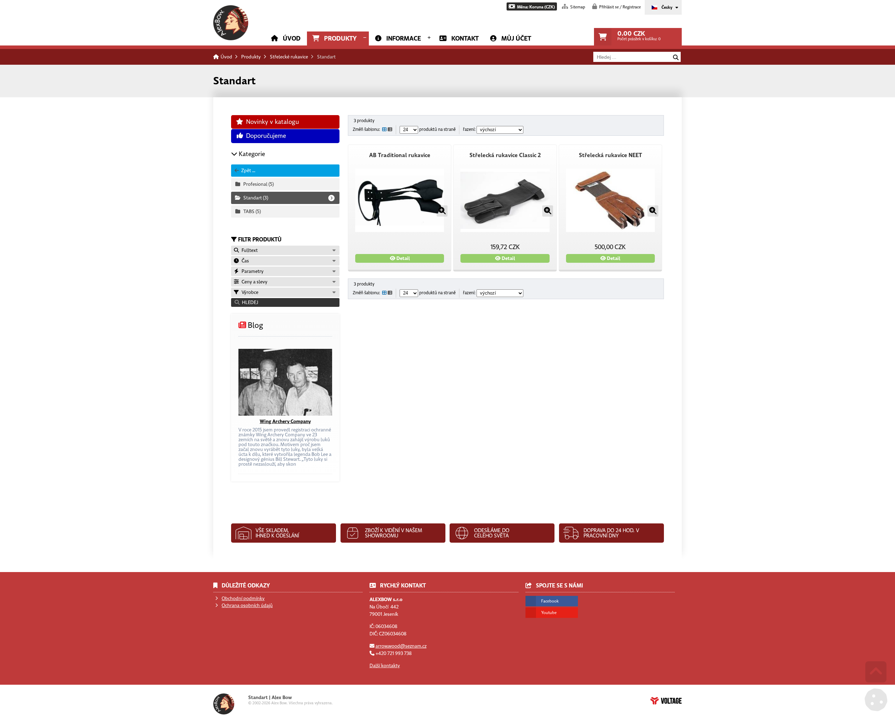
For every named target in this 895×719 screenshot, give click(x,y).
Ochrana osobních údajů (247, 605)
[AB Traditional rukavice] (399, 200)
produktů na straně (437, 130)
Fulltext (248, 250)
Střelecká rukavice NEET (610, 155)
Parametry (251, 271)
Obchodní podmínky (243, 598)
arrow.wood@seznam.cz (401, 646)
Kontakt (465, 38)
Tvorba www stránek (666, 701)
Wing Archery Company (285, 421)
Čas (244, 261)
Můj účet (516, 38)
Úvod (230, 22)
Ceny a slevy (253, 282)
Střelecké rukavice (289, 56)
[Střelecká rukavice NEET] (610, 200)
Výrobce (248, 292)
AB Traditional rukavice (399, 155)
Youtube (549, 612)
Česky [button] (666, 7)
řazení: (470, 130)
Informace (403, 38)
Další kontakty (385, 665)
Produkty (340, 38)
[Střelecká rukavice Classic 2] (504, 200)
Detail (402, 258)
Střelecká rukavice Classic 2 (505, 155)
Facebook (550, 601)
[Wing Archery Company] (285, 382)
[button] (532, 6)
